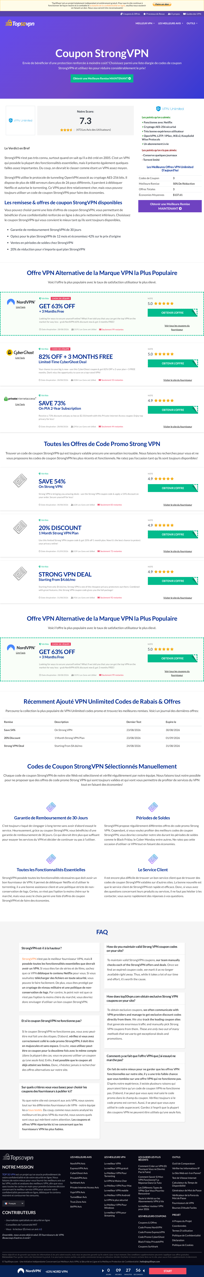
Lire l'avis (20, 307)
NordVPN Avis (77, 1163)
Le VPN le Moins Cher (115, 1180)
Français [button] (12, 1203)
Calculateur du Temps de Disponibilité (184, 1184)
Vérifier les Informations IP (186, 1168)
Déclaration (178, 1240)
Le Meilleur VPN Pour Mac (118, 1185)
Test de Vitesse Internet (184, 1177)
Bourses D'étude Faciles (184, 1207)
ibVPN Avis (76, 1206)
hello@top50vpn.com (150, 1261)
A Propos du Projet (182, 1221)
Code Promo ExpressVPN (151, 1232)
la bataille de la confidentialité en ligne (107, 5)
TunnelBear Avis (78, 1197)
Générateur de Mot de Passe (186, 1190)
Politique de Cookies (182, 1245)
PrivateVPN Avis (78, 1177)
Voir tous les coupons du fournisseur (177, 327)
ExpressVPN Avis (79, 1168)
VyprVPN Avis (77, 1192)
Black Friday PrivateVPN (151, 1241)
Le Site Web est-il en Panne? (186, 1173)
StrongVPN (29, 958)
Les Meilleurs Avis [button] (169, 23)
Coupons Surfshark (148, 1246)
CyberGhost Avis (79, 1173)
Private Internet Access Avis (84, 1187)
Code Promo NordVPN (150, 1227)
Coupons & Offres (131, 14)
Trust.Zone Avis (78, 1201)
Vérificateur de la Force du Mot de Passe (185, 1197)
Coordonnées (179, 1225)
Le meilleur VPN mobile (116, 1190)
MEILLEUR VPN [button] (144, 23)
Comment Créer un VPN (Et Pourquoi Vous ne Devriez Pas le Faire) (152, 1169)
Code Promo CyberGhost (151, 1236)
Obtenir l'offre (172, 312)
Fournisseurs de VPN (183, 1202)
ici (40, 1229)
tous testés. (35, 1110)
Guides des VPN (193, 14)
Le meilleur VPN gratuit (116, 1168)
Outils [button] (191, 23)
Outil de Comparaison (183, 1163)
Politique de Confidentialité (186, 1235)
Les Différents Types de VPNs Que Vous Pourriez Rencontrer (151, 1190)
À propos (175, 14)
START (168, 1271)
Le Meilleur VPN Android (117, 1195)
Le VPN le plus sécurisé (116, 1200)
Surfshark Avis (77, 1182)
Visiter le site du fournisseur (177, 380)
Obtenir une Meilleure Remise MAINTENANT (100, 78)
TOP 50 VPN (8, 1174)
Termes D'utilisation (182, 1230)
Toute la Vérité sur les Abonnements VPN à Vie (151, 1200)
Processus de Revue (155, 14)
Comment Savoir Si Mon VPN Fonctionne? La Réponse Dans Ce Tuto (150, 1179)
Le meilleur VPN (112, 1163)
